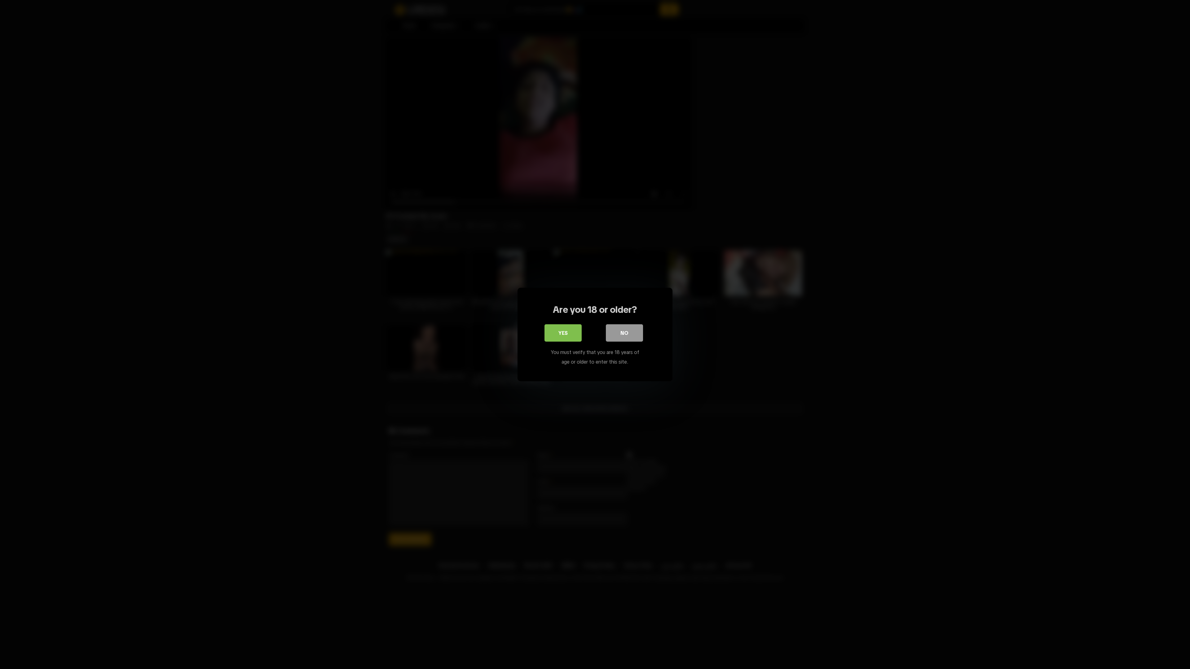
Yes (563, 333)
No (624, 333)
